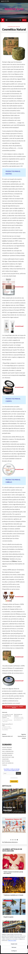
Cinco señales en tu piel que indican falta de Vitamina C (7, 716)
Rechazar (14, 947)
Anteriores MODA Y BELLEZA (14, 26)
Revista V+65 (14, 9)
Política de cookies (12, 940)
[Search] (20, 20)
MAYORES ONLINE (7, 755)
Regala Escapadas (8, 917)
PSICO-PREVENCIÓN (7, 751)
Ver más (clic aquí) (19, 326)
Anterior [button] (4, 827)
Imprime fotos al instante (22, 736)
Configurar (14, 950)
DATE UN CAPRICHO (7, 763)
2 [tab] (12, 839)
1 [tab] (10, 839)
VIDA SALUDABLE (7, 749)
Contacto (4, 765)
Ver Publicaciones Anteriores (10, 842)
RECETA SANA (6, 761)
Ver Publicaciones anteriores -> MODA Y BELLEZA (14, 707)
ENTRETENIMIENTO (7, 753)
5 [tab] (17, 839)
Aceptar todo (14, 944)
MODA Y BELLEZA (7, 747)
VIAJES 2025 (5, 759)
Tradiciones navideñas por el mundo (13, 895)
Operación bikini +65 (7, 735)
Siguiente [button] (24, 827)
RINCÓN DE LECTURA (8, 757)
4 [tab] (15, 839)
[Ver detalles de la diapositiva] (14, 825)
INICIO (24, 20)
